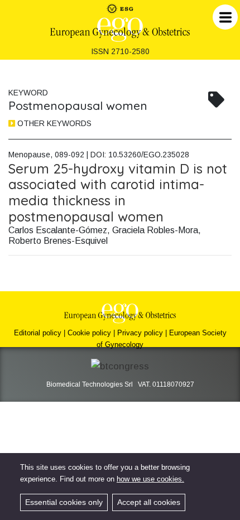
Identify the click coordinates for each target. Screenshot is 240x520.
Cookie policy (89, 333)
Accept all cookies (148, 502)
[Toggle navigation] (225, 17)
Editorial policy (37, 333)
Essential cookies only (64, 502)
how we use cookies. (150, 479)
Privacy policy (140, 333)
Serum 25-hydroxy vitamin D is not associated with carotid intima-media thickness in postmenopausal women (117, 192)
